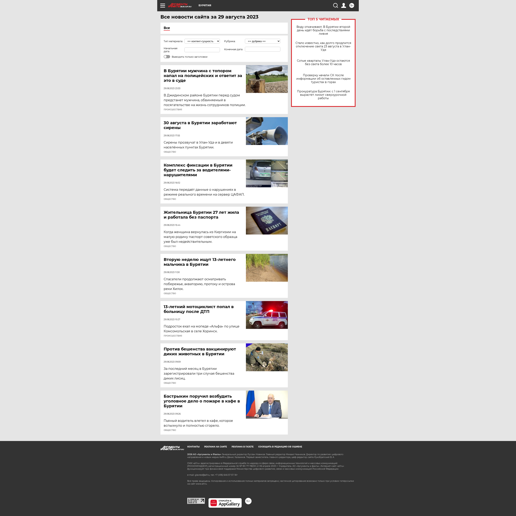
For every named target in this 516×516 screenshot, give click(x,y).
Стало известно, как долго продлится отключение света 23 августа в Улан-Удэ (323, 46)
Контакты (193, 446)
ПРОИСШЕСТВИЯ (173, 110)
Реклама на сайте (215, 446)
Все (167, 28)
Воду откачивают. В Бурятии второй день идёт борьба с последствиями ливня (323, 30)
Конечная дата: (233, 49)
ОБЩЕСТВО (170, 152)
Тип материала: (173, 41)
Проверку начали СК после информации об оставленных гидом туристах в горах (323, 79)
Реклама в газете (243, 446)
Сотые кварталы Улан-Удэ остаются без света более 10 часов (323, 62)
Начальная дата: (170, 50)
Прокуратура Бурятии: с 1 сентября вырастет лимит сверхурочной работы (323, 95)
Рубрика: (230, 41)
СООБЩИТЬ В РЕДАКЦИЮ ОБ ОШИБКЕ (280, 446)
